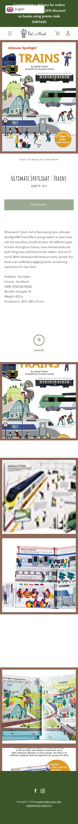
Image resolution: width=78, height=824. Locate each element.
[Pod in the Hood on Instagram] (43, 790)
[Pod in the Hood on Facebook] (35, 790)
